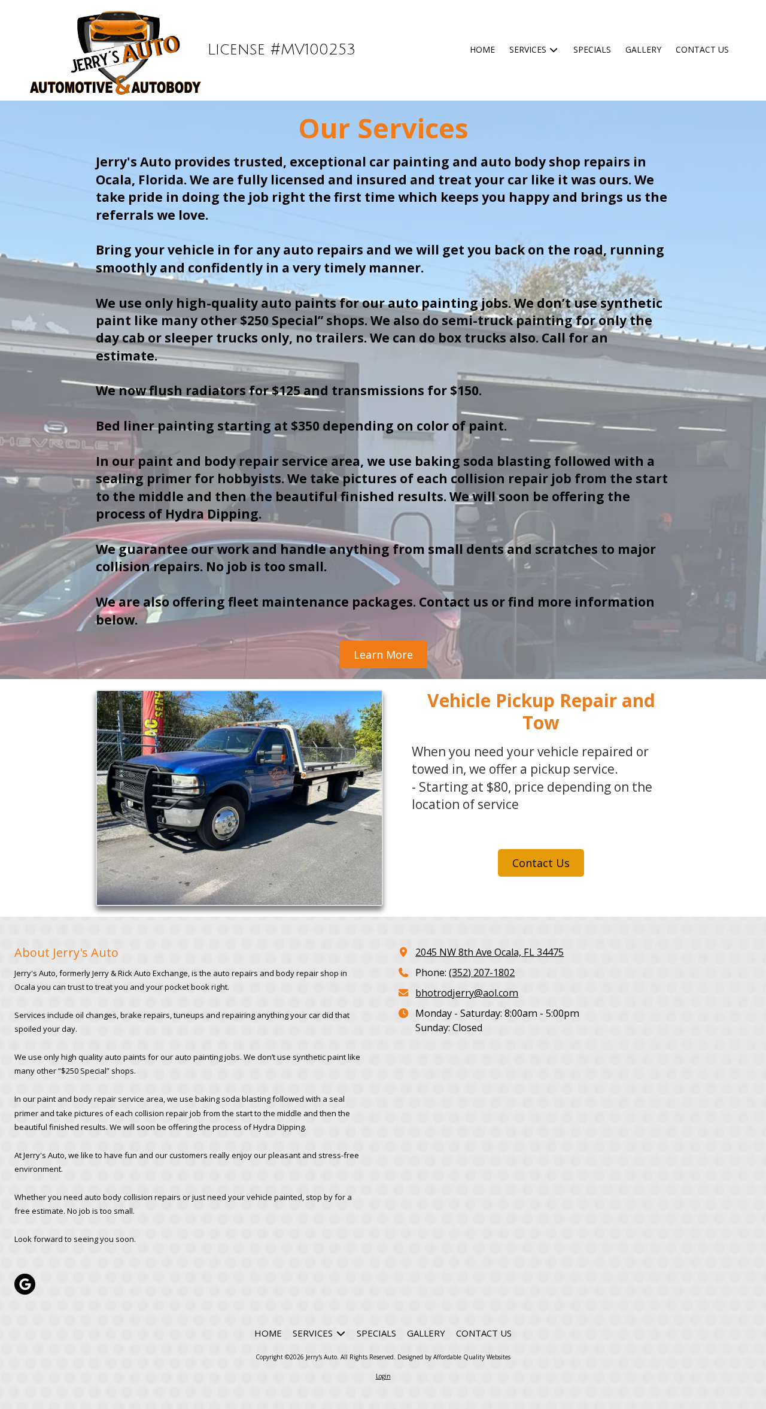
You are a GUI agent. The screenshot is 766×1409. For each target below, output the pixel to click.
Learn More (383, 654)
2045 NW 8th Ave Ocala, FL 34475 (489, 952)
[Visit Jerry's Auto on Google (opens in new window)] (24, 1284)
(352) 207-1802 (482, 972)
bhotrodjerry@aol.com (466, 992)
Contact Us (541, 863)
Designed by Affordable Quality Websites (453, 1357)
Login (383, 1376)
